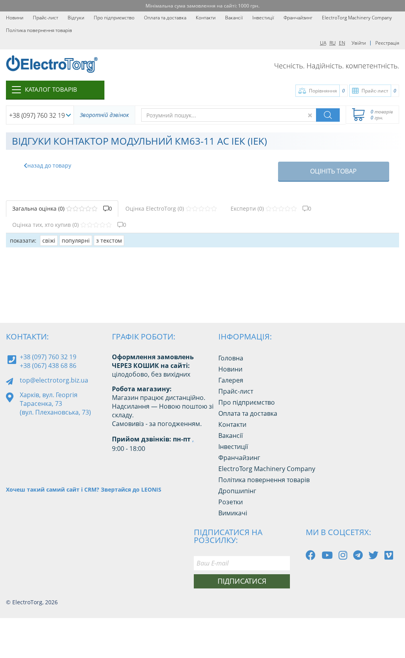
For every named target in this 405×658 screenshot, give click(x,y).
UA (323, 43)
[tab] (62, 208)
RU (332, 43)
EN (342, 43)
